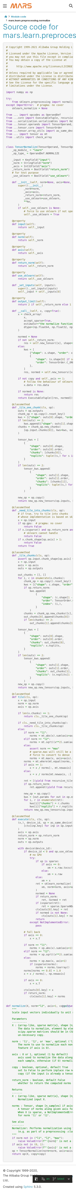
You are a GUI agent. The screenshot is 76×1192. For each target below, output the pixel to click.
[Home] (5, 17)
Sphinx (28, 1187)
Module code (18, 16)
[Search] (71, 6)
